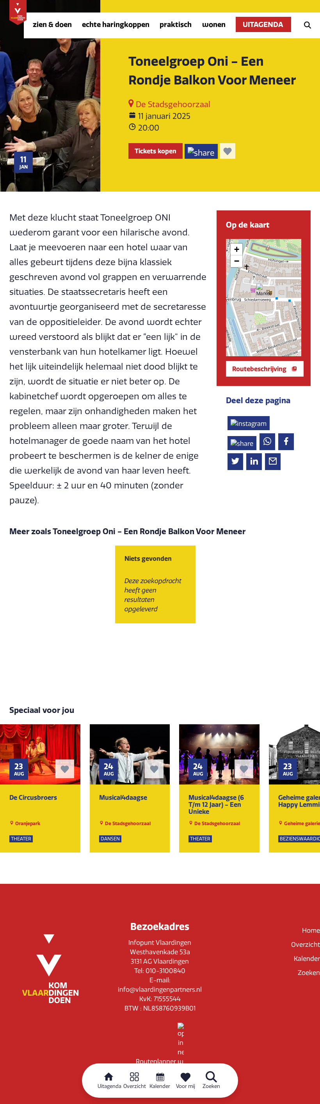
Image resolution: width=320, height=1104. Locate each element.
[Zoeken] (305, 24)
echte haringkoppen (115, 24)
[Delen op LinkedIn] (254, 461)
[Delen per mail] (273, 461)
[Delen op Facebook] (286, 441)
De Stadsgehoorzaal (172, 104)
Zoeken (309, 973)
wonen (214, 24)
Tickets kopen (155, 151)
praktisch (176, 24)
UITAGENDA (263, 24)
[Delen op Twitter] (235, 461)
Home (311, 930)
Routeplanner (157, 1061)
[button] (263, 291)
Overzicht (305, 944)
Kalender (307, 958)
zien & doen (52, 24)
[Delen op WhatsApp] (267, 441)
